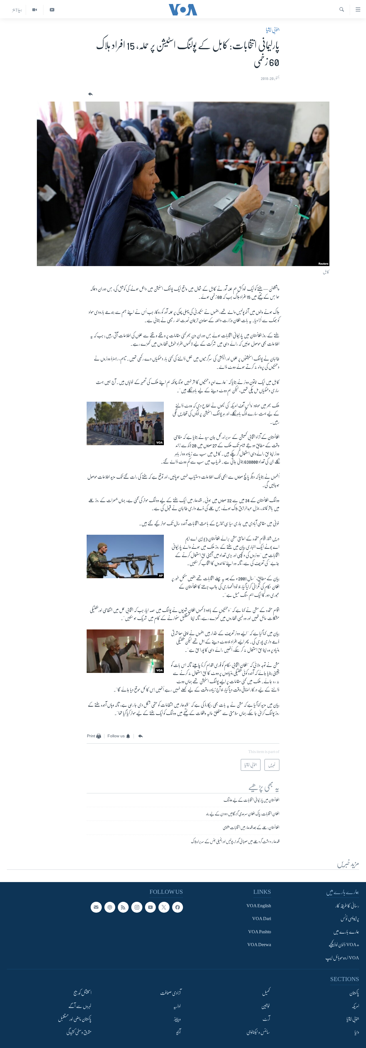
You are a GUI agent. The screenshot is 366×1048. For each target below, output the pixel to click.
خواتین (265, 1006)
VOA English (258, 906)
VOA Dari (261, 919)
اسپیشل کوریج (82, 993)
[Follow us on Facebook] (177, 907)
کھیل (266, 993)
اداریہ (177, 1006)
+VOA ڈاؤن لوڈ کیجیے (344, 945)
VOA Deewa (259, 945)
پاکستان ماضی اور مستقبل (75, 1019)
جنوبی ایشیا (272, 29)
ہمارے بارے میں (346, 932)
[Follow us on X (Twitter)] (163, 907)
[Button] (90, 94)
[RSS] (123, 907)
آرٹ (266, 1019)
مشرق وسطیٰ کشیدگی (79, 1032)
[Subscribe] (96, 907)
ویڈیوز (177, 1019)
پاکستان (354, 993)
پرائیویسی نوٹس (350, 919)
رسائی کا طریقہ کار (347, 906)
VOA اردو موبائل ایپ (342, 958)
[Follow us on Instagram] (136, 907)
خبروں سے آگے (80, 1006)
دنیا (357, 1032)
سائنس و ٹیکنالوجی (258, 1032)
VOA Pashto (259, 932)
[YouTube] (52, 10)
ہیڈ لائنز (17, 10)
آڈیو (178, 1032)
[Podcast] (109, 907)
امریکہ (355, 1006)
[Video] (34, 10)
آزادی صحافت (170, 993)
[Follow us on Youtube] (150, 907)
